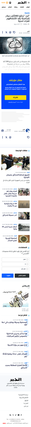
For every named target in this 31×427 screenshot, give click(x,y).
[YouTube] (18, 415)
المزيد (29, 288)
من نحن (26, 406)
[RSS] (10, 415)
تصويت (8, 275)
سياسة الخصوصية (23, 395)
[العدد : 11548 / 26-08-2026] (15, 298)
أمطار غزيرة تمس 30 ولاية (9, 228)
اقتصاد (22, 7)
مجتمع (4, 7)
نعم (24, 259)
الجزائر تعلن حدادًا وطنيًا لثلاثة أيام (15, 355)
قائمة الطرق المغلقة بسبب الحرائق (16, 366)
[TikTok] (15, 415)
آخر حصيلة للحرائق (9, 215)
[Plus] (2, 32)
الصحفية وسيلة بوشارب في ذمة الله (14, 323)
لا (25, 264)
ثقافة (25, 320)
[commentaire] (14, 32)
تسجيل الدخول (12, 102)
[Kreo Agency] (4, 423)
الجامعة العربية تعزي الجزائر (11, 239)
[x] (6, 32)
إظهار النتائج (22, 275)
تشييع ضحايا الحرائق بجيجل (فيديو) (18, 176)
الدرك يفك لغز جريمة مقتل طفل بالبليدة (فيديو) (10, 193)
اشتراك (15, 97)
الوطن (28, 7)
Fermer (28, 2)
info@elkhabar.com (15, 421)
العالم (10, 7)
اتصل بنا (26, 403)
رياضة (15, 7)
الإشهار (26, 400)
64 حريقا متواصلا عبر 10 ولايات (10, 205)
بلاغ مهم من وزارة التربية (17, 345)
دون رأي (23, 269)
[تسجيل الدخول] (10, 3)
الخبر (28, 31)
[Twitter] (13, 415)
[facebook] (10, 32)
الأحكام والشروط (23, 398)
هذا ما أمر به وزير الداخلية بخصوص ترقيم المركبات (17, 335)
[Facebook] (21, 415)
